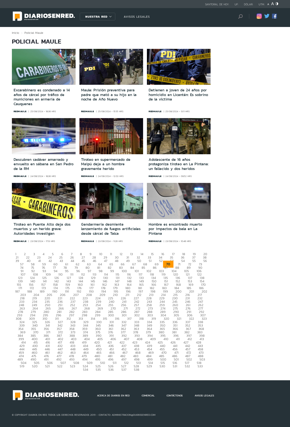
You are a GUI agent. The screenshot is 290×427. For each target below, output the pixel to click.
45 (83, 261)
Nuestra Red (96, 16)
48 (116, 261)
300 (111, 315)
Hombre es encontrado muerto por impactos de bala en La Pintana (175, 229)
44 (72, 261)
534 (85, 369)
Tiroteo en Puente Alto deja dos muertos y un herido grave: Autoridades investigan (42, 229)
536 (111, 369)
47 (105, 261)
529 (149, 366)
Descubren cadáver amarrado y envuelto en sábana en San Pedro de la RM (43, 164)
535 (98, 369)
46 (94, 261)
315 (105, 318)
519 (22, 366)
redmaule (20, 111)
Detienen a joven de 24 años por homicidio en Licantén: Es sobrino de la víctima (178, 94)
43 (61, 261)
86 (155, 267)
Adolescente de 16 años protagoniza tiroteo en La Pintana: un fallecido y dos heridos (178, 164)
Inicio (15, 32)
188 (29, 291)
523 (72, 366)
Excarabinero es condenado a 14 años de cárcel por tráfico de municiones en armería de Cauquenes (42, 97)
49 (128, 261)
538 (136, 369)
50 (139, 261)
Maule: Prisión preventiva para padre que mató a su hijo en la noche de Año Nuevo (109, 94)
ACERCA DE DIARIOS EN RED (113, 395)
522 (59, 366)
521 (47, 366)
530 (162, 366)
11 (111, 254)
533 (200, 366)
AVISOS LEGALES (137, 16)
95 (67, 271)
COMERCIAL (148, 395)
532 (187, 366)
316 (117, 318)
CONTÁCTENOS (174, 395)
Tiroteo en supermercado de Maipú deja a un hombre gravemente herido (105, 164)
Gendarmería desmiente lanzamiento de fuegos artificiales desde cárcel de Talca (111, 229)
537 (123, 369)
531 (175, 366)
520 (35, 366)
